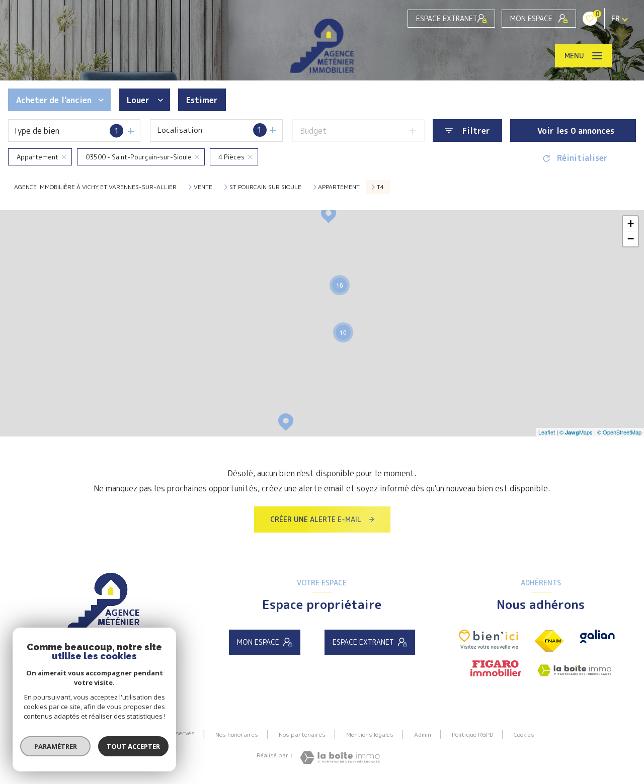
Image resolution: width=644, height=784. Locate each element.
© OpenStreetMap (619, 432)
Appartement (339, 187)
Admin (422, 734)
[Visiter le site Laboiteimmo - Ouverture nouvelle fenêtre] (340, 757)
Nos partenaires (302, 734)
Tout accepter (133, 746)
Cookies (524, 734)
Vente (203, 187)
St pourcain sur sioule (265, 187)
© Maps (576, 432)
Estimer (202, 100)
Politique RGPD (472, 734)
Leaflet (546, 432)
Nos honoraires (236, 734)
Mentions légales (369, 734)
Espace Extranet (446, 18)
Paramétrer (55, 746)
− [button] (630, 238)
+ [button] (630, 223)
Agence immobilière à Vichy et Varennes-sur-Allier (95, 187)
